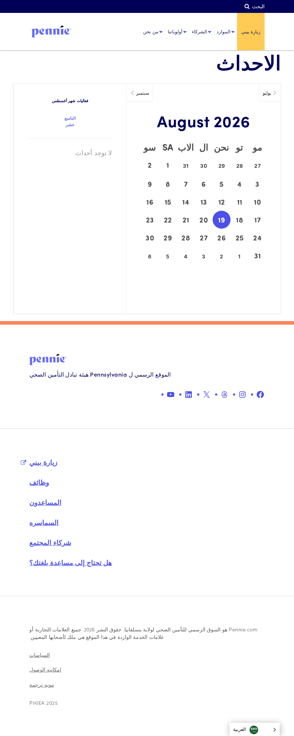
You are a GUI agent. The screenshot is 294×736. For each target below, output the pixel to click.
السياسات (39, 654)
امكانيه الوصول (45, 669)
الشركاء (199, 31)
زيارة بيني (251, 31)
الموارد (224, 31)
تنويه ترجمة (41, 684)
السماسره (43, 522)
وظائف (39, 482)
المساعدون (45, 502)
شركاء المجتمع (50, 542)
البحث (258, 6)
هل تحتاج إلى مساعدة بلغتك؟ (70, 562)
